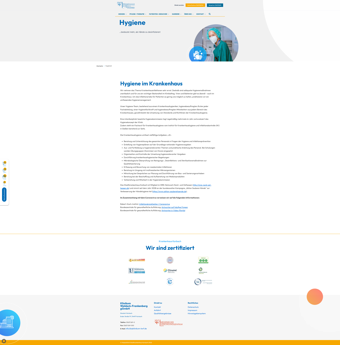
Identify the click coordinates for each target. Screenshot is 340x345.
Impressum (192, 310)
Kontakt (157, 307)
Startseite (100, 66)
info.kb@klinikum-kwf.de (136, 328)
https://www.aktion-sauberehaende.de (169, 191)
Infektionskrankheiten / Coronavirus (154, 204)
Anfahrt (157, 310)
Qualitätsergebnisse (162, 313)
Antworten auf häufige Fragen (175, 207)
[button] (195, 5)
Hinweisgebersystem (197, 313)
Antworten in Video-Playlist (173, 210)
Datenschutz (193, 307)
